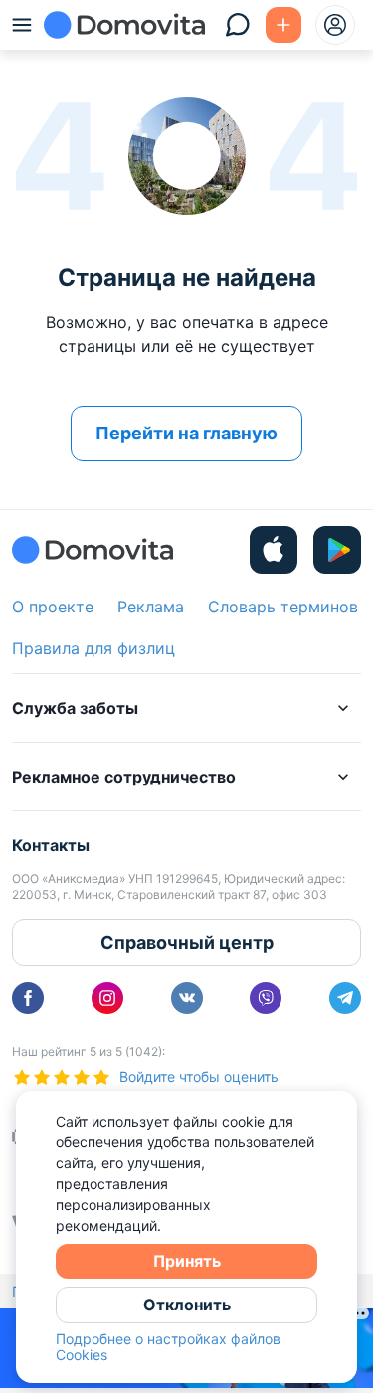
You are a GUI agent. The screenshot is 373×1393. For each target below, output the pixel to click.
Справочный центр (187, 942)
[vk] (187, 998)
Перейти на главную (186, 433)
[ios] (273, 550)
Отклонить (187, 1304)
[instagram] (107, 998)
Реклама (150, 606)
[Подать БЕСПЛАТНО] (283, 25)
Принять (187, 1261)
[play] (337, 550)
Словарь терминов (283, 606)
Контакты (51, 845)
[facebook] (28, 998)
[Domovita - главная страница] (124, 25)
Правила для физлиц (93, 648)
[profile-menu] (335, 25)
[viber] (265, 998)
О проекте (52, 606)
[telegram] (345, 998)
